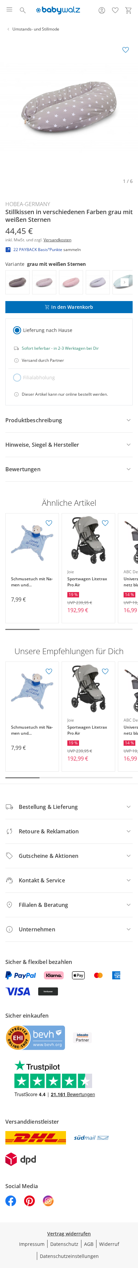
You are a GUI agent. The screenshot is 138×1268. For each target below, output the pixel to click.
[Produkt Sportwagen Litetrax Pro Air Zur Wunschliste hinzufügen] (105, 523)
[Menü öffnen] (9, 10)
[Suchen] (23, 10)
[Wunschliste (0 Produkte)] (115, 10)
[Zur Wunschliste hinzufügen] (126, 50)
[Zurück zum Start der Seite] (131, 1221)
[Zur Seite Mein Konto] (102, 10)
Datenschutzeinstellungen (69, 1256)
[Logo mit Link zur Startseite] (58, 10)
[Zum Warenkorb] (129, 10)
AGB (88, 1244)
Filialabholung (39, 377)
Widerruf (109, 1244)
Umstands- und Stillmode (35, 29)
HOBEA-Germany (27, 204)
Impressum (32, 1244)
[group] (69, 107)
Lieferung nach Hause (47, 330)
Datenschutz (64, 1244)
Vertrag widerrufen (69, 1233)
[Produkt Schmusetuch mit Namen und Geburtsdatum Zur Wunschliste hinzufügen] (49, 523)
